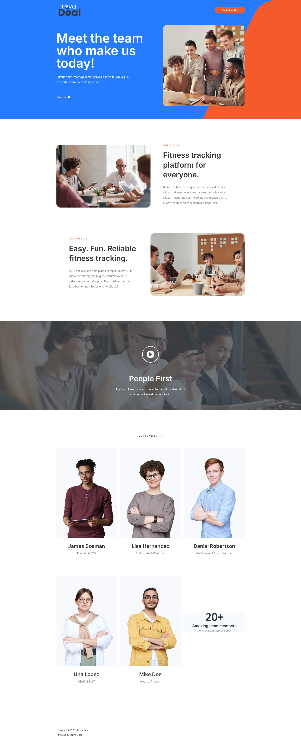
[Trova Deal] (69, 9)
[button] (230, 10)
